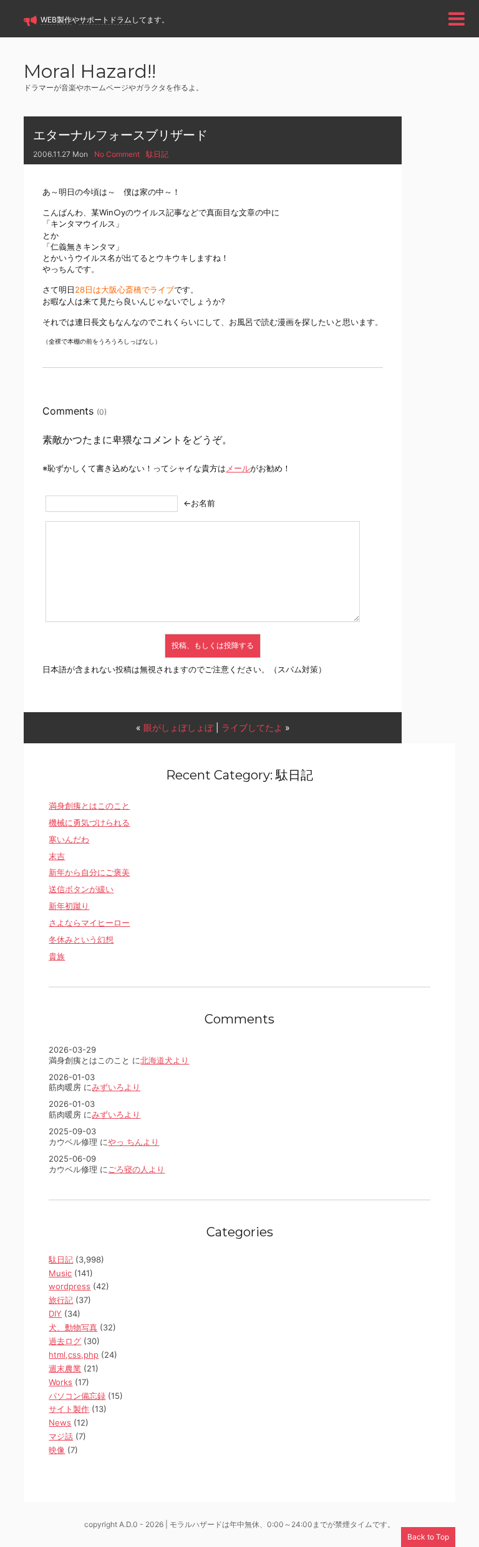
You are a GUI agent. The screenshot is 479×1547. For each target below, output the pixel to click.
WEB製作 (56, 19)
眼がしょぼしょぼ (178, 727)
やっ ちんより (133, 1142)
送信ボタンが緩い (81, 889)
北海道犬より (164, 1060)
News (60, 1422)
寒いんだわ (69, 839)
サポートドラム (105, 19)
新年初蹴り (69, 906)
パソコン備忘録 (77, 1396)
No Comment (117, 154)
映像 (57, 1450)
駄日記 (157, 154)
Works (60, 1382)
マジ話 (61, 1436)
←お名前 (199, 503)
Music (60, 1273)
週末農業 (65, 1368)
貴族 (57, 956)
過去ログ (65, 1341)
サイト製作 (69, 1409)
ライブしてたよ (252, 727)
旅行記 (61, 1300)
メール (238, 468)
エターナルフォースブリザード (120, 135)
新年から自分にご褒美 (89, 872)
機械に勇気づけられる (89, 822)
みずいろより (116, 1087)
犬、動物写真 (73, 1327)
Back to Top (428, 1536)
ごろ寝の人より (136, 1169)
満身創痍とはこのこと (89, 806)
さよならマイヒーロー (89, 923)
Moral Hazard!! (90, 72)
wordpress (69, 1286)
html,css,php (74, 1355)
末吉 (57, 856)
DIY (55, 1314)
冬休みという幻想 (81, 939)
